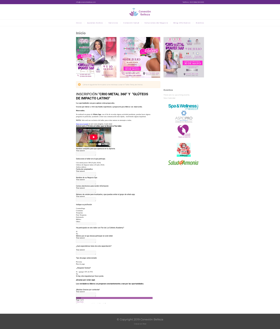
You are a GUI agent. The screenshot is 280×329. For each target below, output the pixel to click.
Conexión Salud (131, 23)
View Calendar (169, 98)
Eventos (200, 23)
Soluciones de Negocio (156, 23)
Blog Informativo (182, 23)
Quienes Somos (95, 23)
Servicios (113, 23)
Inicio (79, 23)
